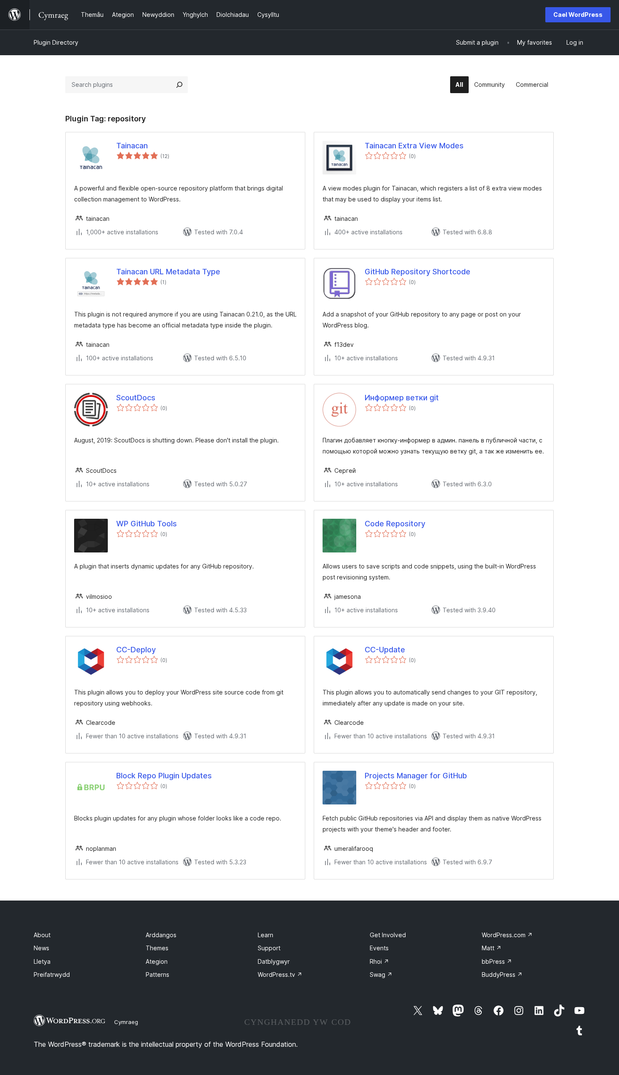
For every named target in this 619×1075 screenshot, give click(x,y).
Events (379, 948)
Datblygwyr (274, 961)
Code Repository (395, 523)
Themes (157, 948)
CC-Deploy (136, 649)
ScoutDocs (135, 397)
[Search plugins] (179, 84)
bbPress (497, 961)
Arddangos (161, 934)
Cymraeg (126, 1022)
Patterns (157, 974)
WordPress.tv (280, 974)
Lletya (42, 961)
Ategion (157, 961)
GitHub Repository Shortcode (417, 271)
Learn (265, 934)
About (42, 934)
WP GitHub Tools (146, 523)
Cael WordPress (578, 14)
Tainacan (132, 145)
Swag (381, 974)
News (41, 948)
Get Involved (388, 934)
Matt (492, 948)
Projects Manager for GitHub (416, 775)
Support (269, 948)
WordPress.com (507, 934)
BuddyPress (502, 974)
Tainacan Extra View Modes (414, 145)
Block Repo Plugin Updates (164, 775)
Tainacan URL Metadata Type (168, 271)
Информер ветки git (402, 397)
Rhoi (379, 961)
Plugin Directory (56, 42)
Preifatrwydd (52, 974)
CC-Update (385, 649)
